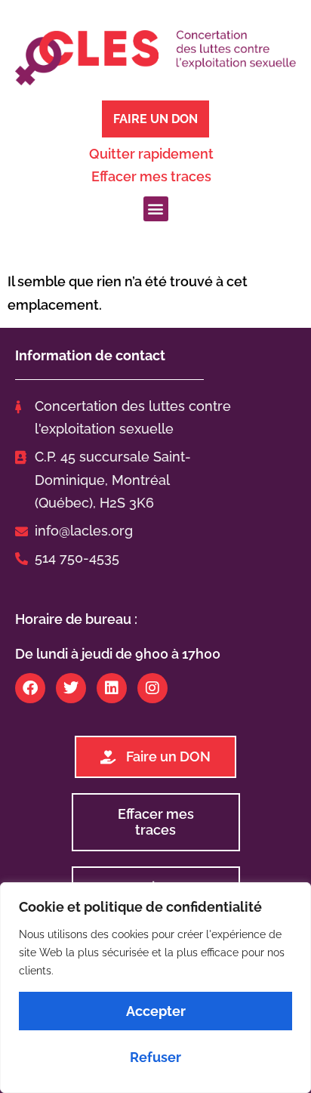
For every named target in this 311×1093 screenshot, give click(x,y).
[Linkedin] (112, 688)
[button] (155, 208)
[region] (155, 987)
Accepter (156, 1011)
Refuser (155, 1057)
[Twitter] (71, 688)
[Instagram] (152, 688)
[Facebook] (30, 688)
